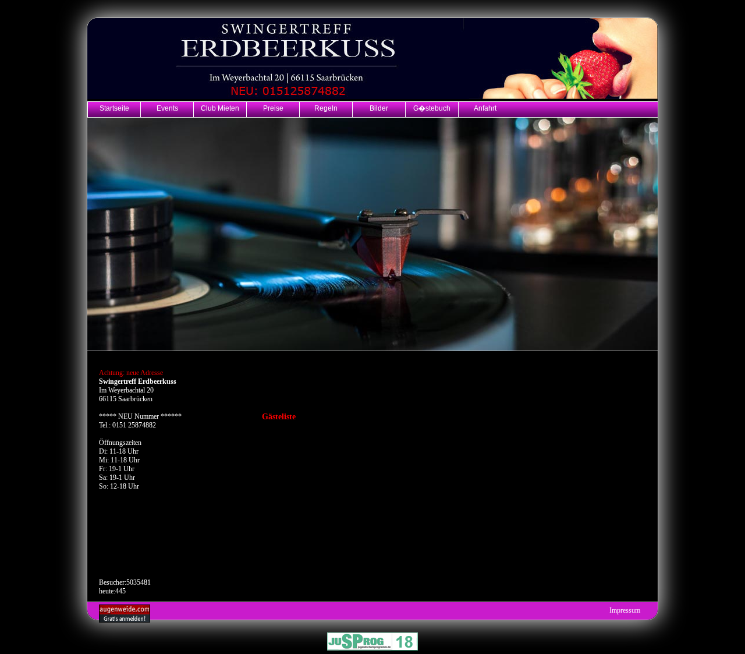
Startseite (114, 108)
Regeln (326, 108)
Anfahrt (485, 108)
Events (167, 108)
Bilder (379, 108)
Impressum (624, 610)
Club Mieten (220, 108)
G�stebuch (431, 108)
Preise (273, 108)
